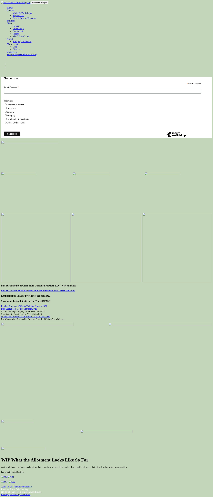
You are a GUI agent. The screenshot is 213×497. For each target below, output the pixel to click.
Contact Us (12, 52)
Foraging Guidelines (22, 41)
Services (11, 20)
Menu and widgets (39, 3)
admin (17, 486)
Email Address (11, 87)
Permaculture (26, 486)
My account (12, 44)
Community (18, 28)
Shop (9, 23)
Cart (15, 46)
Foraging (11, 115)
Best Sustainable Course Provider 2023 (19, 309)
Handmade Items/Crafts (18, 119)
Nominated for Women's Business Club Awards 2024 (25, 316)
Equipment (18, 31)
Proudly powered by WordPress (15, 494)
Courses (10, 10)
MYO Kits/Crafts (21, 36)
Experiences (18, 15)
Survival (10, 112)
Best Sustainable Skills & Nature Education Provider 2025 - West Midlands (38, 290)
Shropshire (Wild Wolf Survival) (22, 54)
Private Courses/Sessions (24, 18)
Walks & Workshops (22, 13)
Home (10, 7)
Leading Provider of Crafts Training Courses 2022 (24, 306)
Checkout (17, 49)
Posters (16, 33)
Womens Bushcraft (15, 105)
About (10, 39)
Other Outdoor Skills (16, 123)
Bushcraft (11, 108)
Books (16, 26)
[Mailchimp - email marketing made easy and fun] (176, 137)
